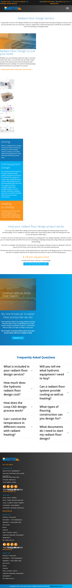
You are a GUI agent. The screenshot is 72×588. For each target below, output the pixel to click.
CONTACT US (7, 468)
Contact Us (61, 1)
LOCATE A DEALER (19, 1)
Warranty (7, 537)
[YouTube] (4, 486)
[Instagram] (8, 486)
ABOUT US (6, 514)
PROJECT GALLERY (9, 517)
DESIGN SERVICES (9, 479)
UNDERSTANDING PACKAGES (13, 535)
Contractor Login (47, 1)
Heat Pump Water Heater (13, 500)
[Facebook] (12, 486)
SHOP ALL (6, 495)
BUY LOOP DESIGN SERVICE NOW (36, 264)
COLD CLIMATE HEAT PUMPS (13, 502)
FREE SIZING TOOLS (10, 532)
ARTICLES (6, 525)
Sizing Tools (6, 1)
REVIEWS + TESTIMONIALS (12, 519)
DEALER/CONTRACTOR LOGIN (13, 473)
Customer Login (9, 482)
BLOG (5, 527)
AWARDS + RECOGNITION (12, 522)
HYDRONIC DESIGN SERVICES (13, 508)
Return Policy (8, 540)
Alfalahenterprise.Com (56, 586)
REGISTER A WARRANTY (11, 471)
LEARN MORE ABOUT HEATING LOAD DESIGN (16, 69)
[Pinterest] (15, 486)
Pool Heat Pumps (10, 497)
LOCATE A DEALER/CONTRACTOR (11, 476)
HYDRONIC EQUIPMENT (11, 505)
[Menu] (67, 8)
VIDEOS (5, 530)
